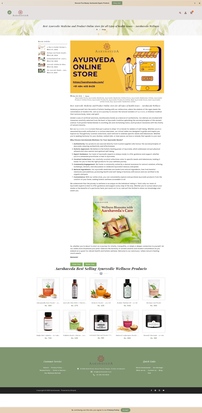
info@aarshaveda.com (102, 372)
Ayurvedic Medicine (96, 98)
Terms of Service (59, 370)
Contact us (152, 370)
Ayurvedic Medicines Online (142, 98)
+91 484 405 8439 (102, 375)
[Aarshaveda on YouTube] (163, 390)
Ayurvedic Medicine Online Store (118, 98)
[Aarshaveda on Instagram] (159, 390)
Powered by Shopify (68, 390)
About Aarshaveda (143, 368)
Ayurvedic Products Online (119, 100)
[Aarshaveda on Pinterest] (155, 390)
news (87, 96)
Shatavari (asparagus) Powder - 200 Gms (127, 335)
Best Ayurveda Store (139, 100)
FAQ (149, 373)
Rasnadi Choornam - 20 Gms (154, 335)
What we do (140, 370)
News (104, 29)
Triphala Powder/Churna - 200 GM (74, 335)
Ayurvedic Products (100, 100)
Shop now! (117, 3)
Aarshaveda (55, 390)
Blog (160, 370)
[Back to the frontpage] (97, 29)
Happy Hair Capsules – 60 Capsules (48, 335)
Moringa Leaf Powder (153, 303)
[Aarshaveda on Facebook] (151, 390)
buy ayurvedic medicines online (122, 102)
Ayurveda (141, 112)
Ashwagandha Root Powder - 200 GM (48, 303)
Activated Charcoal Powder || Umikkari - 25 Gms (101, 335)
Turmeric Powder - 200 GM (101, 303)
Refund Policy (45, 370)
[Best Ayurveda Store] (117, 220)
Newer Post (90, 264)
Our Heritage (158, 368)
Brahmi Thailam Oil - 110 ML (127, 303)
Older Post (76, 264)
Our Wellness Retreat (53, 373)
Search (46, 368)
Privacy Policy (56, 368)
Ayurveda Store (81, 98)
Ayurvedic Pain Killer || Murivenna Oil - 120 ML (74, 303)
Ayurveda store (82, 129)
